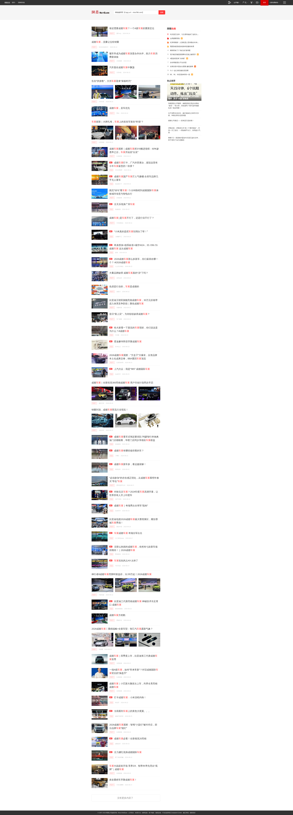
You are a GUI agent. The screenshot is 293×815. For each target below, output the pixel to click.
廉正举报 (186, 813)
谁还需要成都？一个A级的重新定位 (131, 28)
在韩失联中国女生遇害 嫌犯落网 (181, 66)
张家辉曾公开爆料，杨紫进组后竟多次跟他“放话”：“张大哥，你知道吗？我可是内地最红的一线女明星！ (183, 105)
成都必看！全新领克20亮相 (130, 738)
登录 (264, 2)
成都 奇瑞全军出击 (128, 533)
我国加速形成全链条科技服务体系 (182, 46)
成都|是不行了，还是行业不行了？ (131, 217)
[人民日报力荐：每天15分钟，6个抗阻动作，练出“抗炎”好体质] (184, 92)
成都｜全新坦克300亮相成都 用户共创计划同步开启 (122, 382)
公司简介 (131, 813)
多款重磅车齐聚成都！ (123, 779)
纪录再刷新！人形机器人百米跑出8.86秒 (184, 42)
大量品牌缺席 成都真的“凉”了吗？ (128, 272)
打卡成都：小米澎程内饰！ (130, 697)
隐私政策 (158, 813)
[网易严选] (245, 2)
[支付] (252, 2)
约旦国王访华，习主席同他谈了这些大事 (184, 34)
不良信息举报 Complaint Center (172, 813)
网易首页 (7, 2)
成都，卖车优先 (119, 108)
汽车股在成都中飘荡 (121, 67)
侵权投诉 (192, 813)
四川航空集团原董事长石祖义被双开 (183, 54)
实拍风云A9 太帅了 (126, 560)
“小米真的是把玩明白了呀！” (131, 231)
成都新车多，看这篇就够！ (130, 464)
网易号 (112, 33)
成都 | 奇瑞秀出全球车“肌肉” (131, 505)
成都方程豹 (117, 615)
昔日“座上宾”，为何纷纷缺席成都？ (129, 313)
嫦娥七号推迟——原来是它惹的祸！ (181, 120)
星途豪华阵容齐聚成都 (128, 341)
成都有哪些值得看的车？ (129, 450)
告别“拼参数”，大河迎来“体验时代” (111, 81)
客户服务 (151, 813)
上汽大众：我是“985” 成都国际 (132, 368)
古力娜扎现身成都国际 (128, 752)
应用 (13, 2)
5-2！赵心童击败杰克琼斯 (179, 70)
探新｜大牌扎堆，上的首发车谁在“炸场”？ (118, 121)
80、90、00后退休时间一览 (180, 74)
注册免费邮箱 (274, 2)
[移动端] (230, 2)
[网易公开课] (237, 2)
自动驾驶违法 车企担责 (178, 62)
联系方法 (138, 813)
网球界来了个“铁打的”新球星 (180, 50)
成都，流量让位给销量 (105, 41)
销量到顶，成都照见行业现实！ (110, 409)
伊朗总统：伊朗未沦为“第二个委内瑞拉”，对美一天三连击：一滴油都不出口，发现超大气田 (184, 130)
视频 (111, 170)
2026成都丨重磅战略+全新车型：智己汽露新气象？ (122, 628)
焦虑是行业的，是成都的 (124, 286)
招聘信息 (145, 813)
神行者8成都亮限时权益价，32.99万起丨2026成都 (122, 574)
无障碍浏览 (21, 2)
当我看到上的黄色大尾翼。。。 (132, 711)
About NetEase (122, 813)
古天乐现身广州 (124, 204)
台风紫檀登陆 (175, 38)
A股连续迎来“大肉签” (177, 58)
